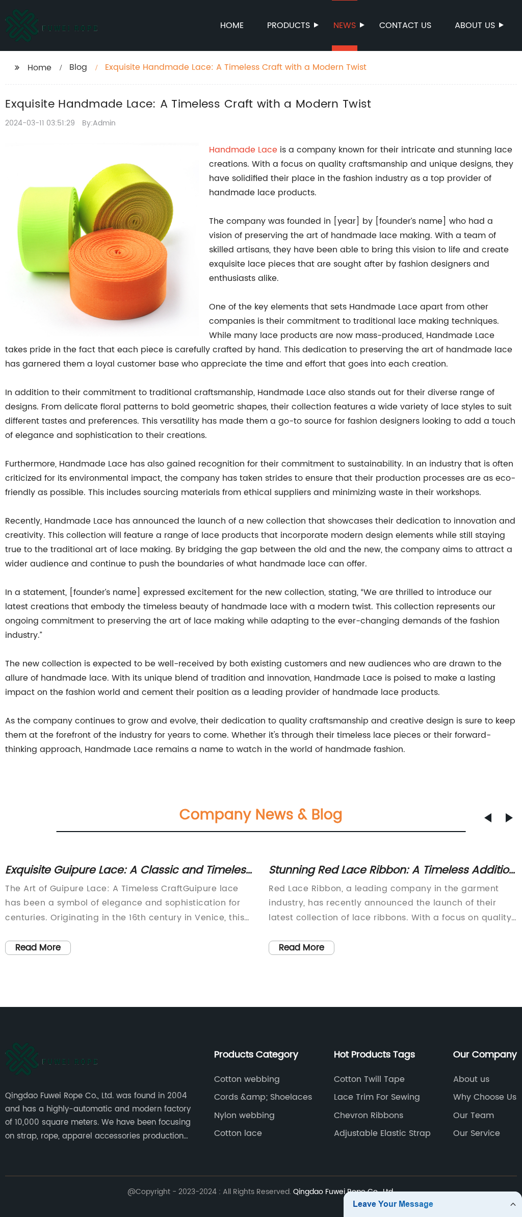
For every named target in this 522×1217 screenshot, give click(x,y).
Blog (78, 67)
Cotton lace (238, 1133)
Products (288, 25)
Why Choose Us (484, 1097)
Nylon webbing (244, 1115)
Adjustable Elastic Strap (382, 1133)
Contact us (405, 25)
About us (475, 25)
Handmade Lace (243, 150)
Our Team (473, 1115)
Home (232, 25)
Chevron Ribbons (368, 1115)
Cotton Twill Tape (369, 1079)
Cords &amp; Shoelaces (263, 1097)
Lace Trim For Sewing (377, 1097)
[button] (487, 817)
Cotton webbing (247, 1079)
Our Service (476, 1133)
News (344, 25)
